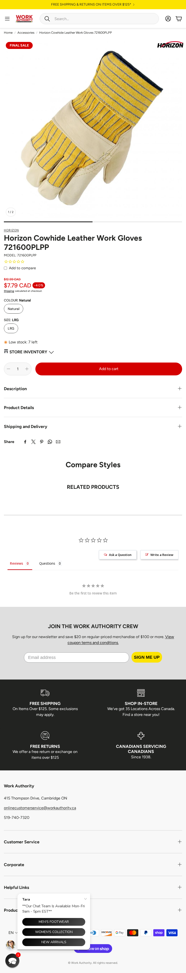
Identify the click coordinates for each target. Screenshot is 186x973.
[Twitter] (33, 442)
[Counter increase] (27, 368)
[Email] (58, 442)
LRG (11, 328)
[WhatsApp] (50, 442)
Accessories (25, 32)
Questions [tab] (47, 563)
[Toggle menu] (7, 18)
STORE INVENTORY (28, 351)
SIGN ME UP (147, 657)
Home (8, 32)
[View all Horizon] (170, 45)
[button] (99, 18)
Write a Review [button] (161, 555)
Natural (13, 309)
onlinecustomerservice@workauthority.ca (40, 808)
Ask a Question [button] (120, 555)
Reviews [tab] (16, 563)
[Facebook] (25, 442)
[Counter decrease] (8, 368)
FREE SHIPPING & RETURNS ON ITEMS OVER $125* (91, 4)
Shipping (9, 291)
